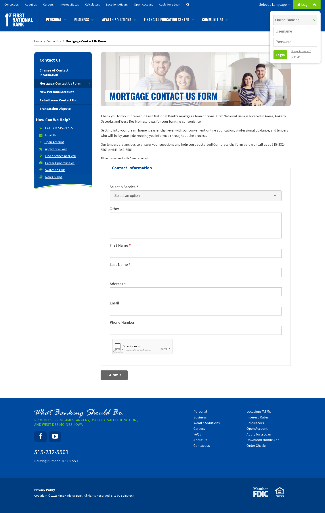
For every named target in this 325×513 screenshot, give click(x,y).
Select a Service (124, 186)
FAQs (197, 434)
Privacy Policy (44, 490)
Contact (11, 4)
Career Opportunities (60, 163)
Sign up (295, 56)
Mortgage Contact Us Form (60, 83)
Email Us (51, 135)
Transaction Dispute (55, 108)
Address (118, 283)
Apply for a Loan (169, 4)
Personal (54, 19)
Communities (212, 19)
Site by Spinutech (122, 496)
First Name (120, 245)
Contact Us (50, 60)
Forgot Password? (301, 51)
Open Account (143, 4)
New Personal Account (57, 92)
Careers (48, 4)
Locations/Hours (117, 4)
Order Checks (256, 445)
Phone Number (122, 322)
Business (81, 19)
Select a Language (273, 4)
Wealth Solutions (116, 19)
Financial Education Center (166, 19)
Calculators (92, 4)
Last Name (120, 264)
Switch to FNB (55, 170)
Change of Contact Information (54, 72)
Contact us (201, 445)
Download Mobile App (263, 440)
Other (114, 208)
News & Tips (53, 177)
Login (306, 4)
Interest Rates (69, 4)
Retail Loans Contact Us (58, 100)
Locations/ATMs (259, 411)
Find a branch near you (60, 156)
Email (114, 303)
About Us (31, 4)
